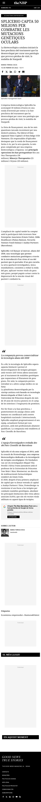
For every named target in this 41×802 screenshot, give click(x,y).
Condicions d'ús (7, 789)
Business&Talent (31, 615)
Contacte (5, 772)
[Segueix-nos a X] (6, 797)
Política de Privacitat (10, 786)
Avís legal (5, 782)
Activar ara (12, 517)
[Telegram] (19, 71)
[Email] (23, 71)
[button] (4, 3)
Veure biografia (13, 532)
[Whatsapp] (15, 71)
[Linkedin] (10, 71)
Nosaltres (5, 775)
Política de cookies (9, 779)
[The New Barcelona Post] (12, 759)
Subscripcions (7, 793)
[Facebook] (2, 71)
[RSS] (20, 797)
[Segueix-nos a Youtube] (17, 797)
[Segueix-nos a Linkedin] (10, 797)
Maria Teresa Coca (9, 65)
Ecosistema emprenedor (14, 15)
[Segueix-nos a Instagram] (13, 797)
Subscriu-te (6, 8)
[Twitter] (6, 71)
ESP (39, 8)
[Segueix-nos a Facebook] (3, 797)
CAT (35, 8)
